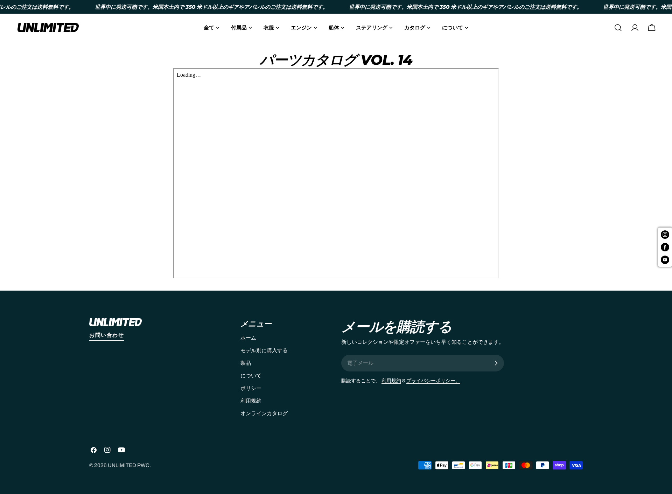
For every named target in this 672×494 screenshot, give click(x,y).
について (250, 375)
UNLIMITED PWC (128, 465)
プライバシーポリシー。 (433, 380)
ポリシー (250, 388)
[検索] (618, 28)
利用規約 (250, 401)
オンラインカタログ (264, 413)
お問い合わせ (106, 335)
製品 (245, 363)
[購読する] (496, 363)
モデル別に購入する (264, 350)
